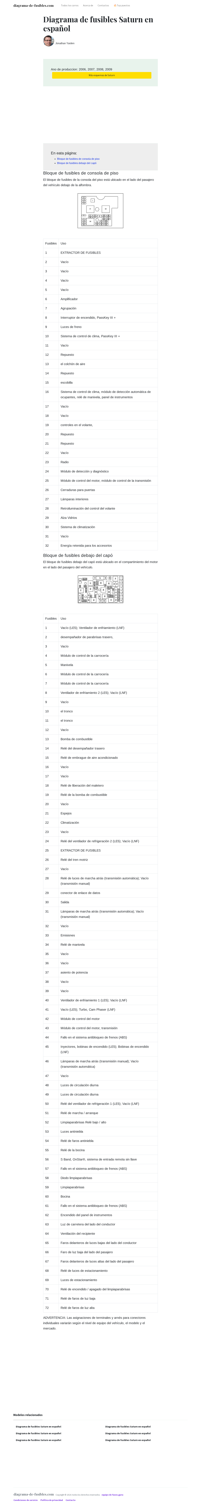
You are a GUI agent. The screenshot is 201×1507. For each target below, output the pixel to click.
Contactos (103, 5)
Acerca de (88, 5)
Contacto (71, 1500)
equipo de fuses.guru (112, 1494)
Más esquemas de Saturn (102, 75)
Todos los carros (70, 5)
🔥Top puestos (122, 5)
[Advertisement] (100, 114)
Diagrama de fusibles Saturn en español (38, 1426)
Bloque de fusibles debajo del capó (76, 163)
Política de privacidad (52, 1500)
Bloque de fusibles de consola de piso (78, 159)
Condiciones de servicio (26, 1500)
